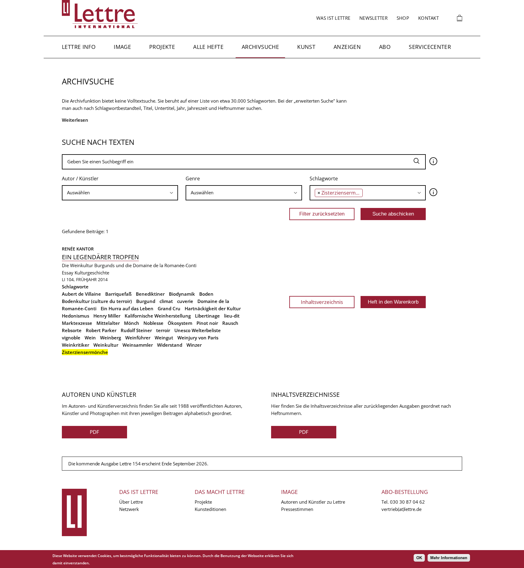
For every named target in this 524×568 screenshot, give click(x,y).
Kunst (306, 46)
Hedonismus (75, 316)
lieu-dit (232, 316)
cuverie (185, 301)
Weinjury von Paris (197, 338)
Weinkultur (105, 345)
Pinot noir (207, 323)
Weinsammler (138, 345)
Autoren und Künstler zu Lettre (313, 502)
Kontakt (428, 18)
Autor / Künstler (80, 178)
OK (419, 558)
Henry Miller (106, 316)
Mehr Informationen (448, 558)
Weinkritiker (75, 345)
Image (122, 46)
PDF (94, 431)
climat (166, 301)
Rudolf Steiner (136, 330)
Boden (206, 294)
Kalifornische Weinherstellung (158, 316)
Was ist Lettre (333, 18)
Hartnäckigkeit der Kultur (213, 308)
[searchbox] (120, 192)
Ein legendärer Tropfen (100, 257)
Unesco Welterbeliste (197, 330)
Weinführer (137, 338)
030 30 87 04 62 (407, 502)
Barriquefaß (118, 294)
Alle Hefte (208, 46)
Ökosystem (180, 323)
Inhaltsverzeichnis (322, 301)
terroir (163, 330)
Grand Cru (169, 308)
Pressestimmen (297, 509)
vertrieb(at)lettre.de (401, 509)
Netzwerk (129, 509)
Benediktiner (150, 294)
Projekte (162, 46)
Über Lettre (131, 502)
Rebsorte (72, 330)
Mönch (131, 323)
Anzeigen (347, 46)
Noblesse (153, 323)
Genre (193, 178)
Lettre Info (79, 46)
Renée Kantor (78, 249)
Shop (403, 18)
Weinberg (110, 338)
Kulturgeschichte (92, 273)
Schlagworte (324, 178)
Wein (90, 338)
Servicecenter (430, 46)
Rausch (230, 323)
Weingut (164, 338)
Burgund (145, 301)
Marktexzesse (77, 323)
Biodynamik (182, 294)
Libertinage (207, 316)
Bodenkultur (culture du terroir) (97, 301)
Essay (67, 273)
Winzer (194, 345)
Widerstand (169, 345)
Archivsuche (260, 46)
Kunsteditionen (210, 509)
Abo (385, 46)
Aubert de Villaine (81, 294)
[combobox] (120, 192)
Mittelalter (108, 323)
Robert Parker (101, 330)
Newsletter (373, 18)
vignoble (71, 338)
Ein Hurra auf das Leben (127, 308)
